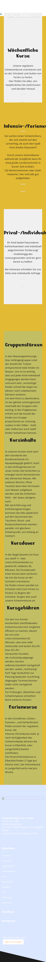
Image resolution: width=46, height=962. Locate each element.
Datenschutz (7, 897)
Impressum (7, 902)
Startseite (6, 855)
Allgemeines (7, 881)
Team (4, 876)
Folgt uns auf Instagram (13, 942)
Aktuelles (6, 887)
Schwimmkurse (8, 866)
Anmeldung (7, 861)
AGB (4, 892)
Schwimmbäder (8, 871)
